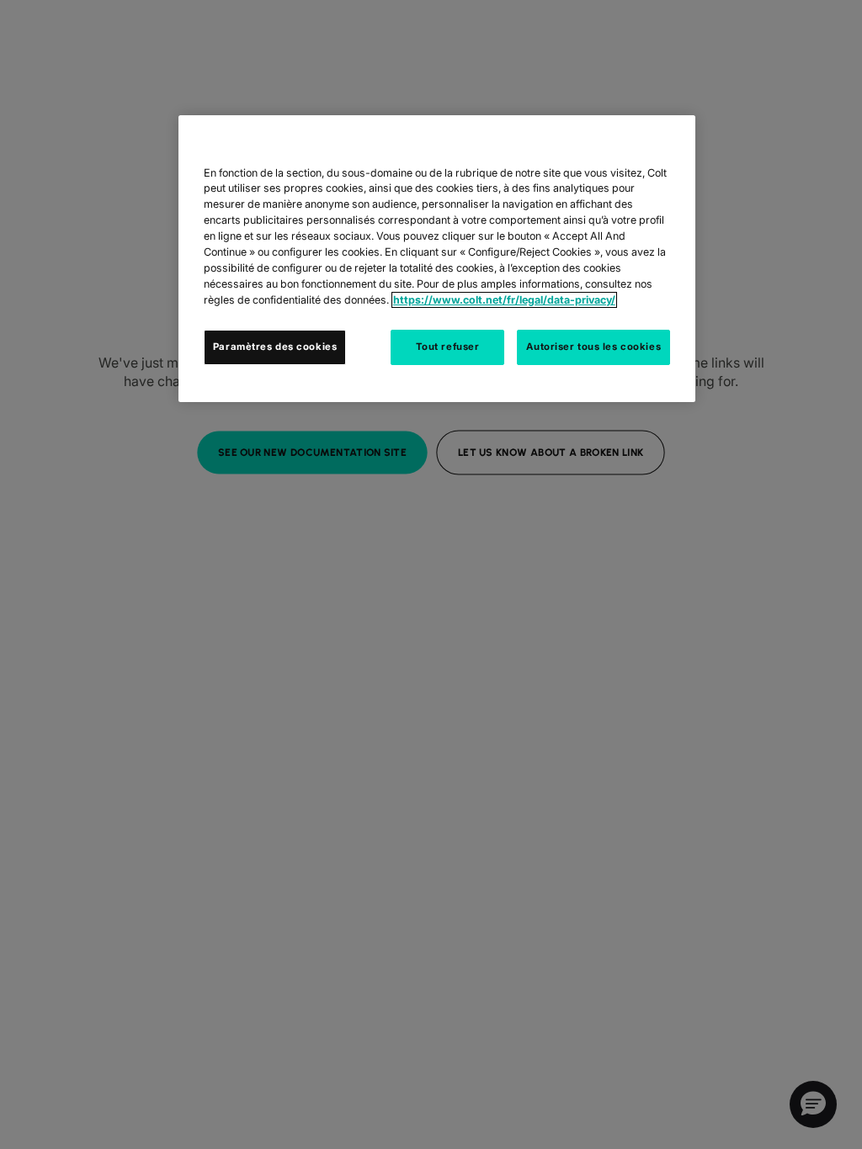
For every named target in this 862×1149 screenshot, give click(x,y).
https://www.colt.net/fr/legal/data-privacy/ (504, 300)
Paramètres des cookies (275, 346)
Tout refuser (448, 346)
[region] (436, 258)
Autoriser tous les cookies (593, 346)
